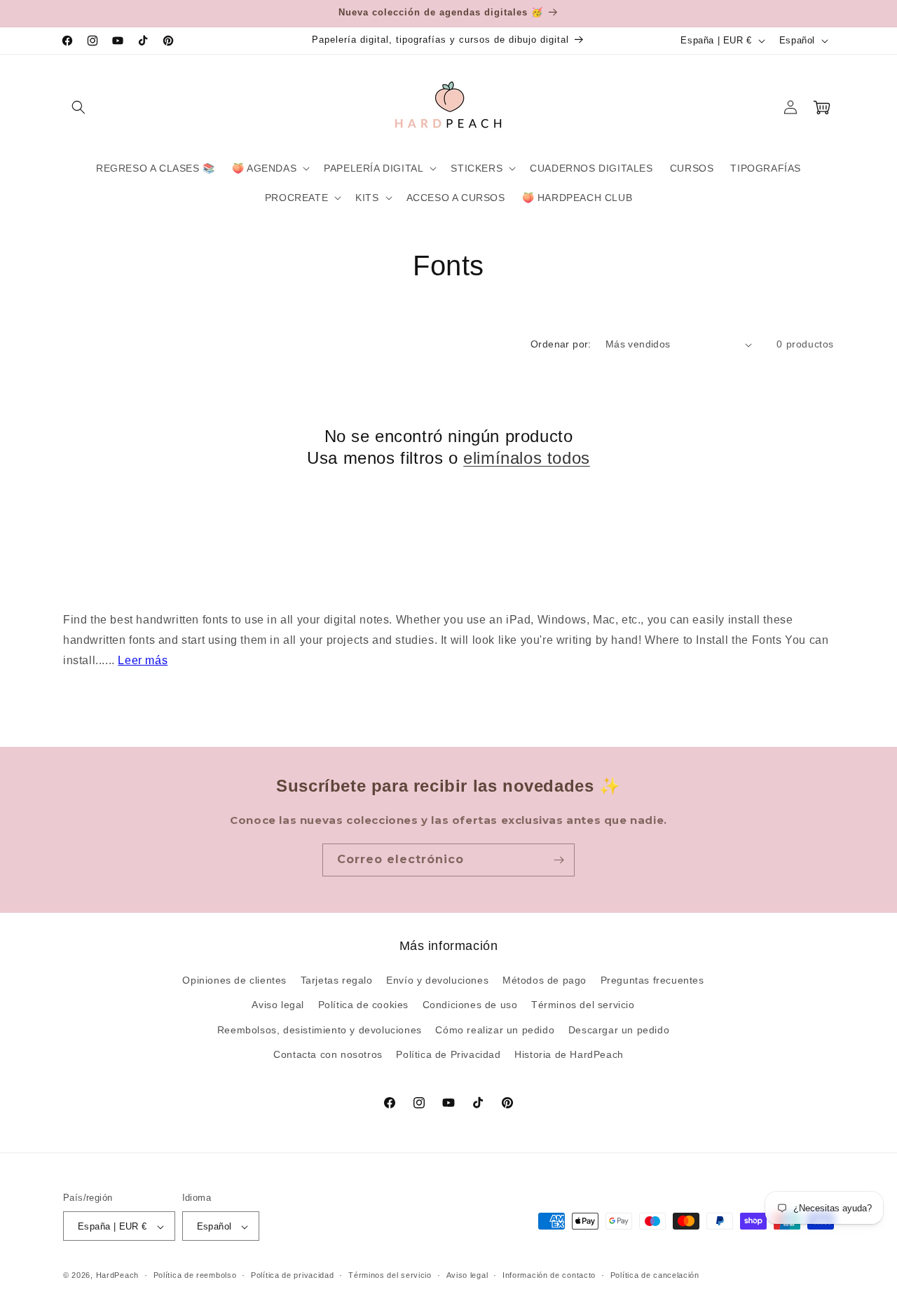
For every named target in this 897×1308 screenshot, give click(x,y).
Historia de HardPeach (569, 1054)
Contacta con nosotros (328, 1054)
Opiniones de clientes (234, 980)
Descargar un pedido (618, 1029)
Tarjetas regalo (337, 980)
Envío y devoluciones (437, 980)
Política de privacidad (292, 1275)
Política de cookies (363, 1005)
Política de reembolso (195, 1275)
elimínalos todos (526, 457)
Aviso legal (278, 1005)
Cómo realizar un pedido (494, 1029)
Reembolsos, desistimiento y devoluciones (319, 1029)
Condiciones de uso (470, 1005)
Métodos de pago (544, 980)
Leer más (142, 660)
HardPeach (117, 1276)
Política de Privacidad (448, 1054)
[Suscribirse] (558, 860)
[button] (78, 107)
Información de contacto (549, 1275)
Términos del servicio (583, 1005)
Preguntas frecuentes (652, 980)
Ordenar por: (560, 344)
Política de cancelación (654, 1275)
